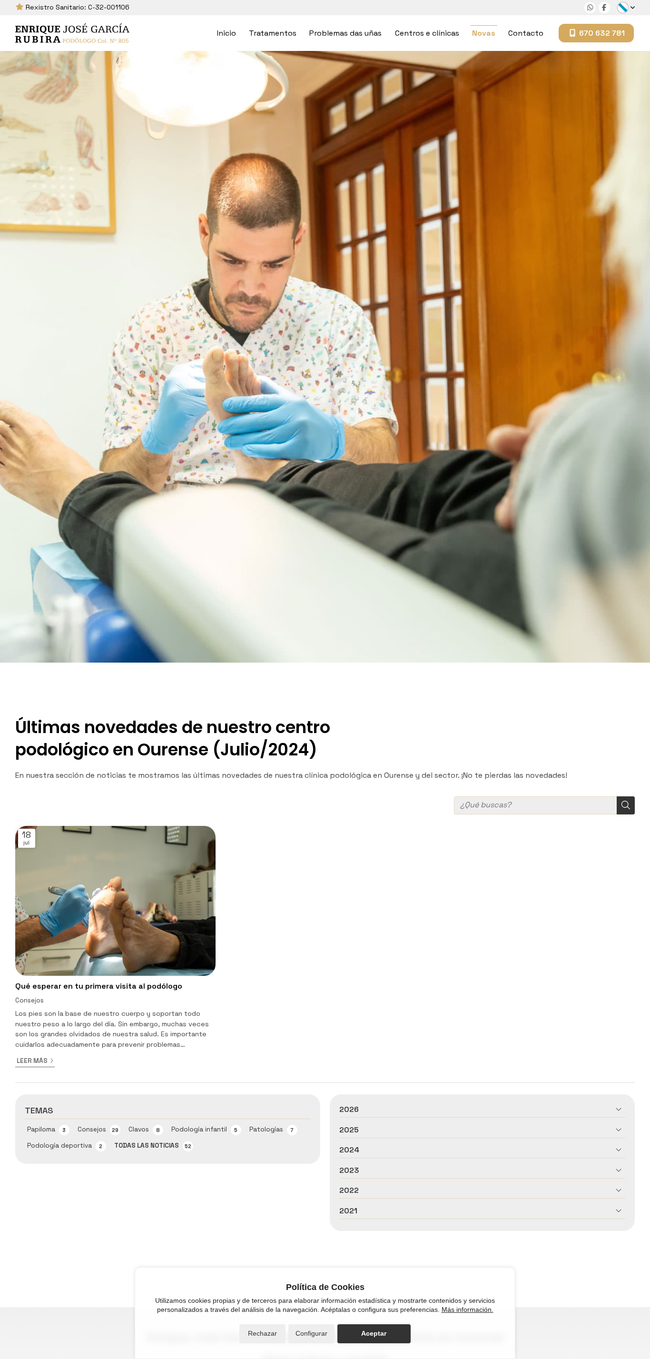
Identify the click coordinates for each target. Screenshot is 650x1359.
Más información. (467, 1309)
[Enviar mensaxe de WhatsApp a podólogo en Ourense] (590, 7)
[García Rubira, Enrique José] (72, 33)
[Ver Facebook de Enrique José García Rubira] (604, 7)
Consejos (29, 1000)
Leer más (32, 1061)
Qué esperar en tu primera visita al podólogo (98, 986)
